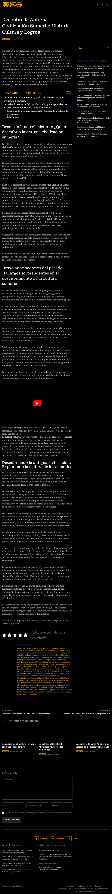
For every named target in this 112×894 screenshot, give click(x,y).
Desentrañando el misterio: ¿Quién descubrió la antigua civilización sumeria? (34, 99)
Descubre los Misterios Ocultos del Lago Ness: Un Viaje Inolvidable (91, 90)
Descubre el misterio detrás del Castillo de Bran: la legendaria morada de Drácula (93, 97)
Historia (5, 751)
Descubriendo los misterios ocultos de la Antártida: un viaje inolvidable (17, 851)
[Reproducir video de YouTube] (37, 403)
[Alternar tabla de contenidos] (67, 93)
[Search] (107, 48)
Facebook (43, 838)
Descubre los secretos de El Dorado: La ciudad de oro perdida (26, 713)
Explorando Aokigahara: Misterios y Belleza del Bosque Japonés (92, 106)
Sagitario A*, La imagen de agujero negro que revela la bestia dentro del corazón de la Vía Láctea (55, 856)
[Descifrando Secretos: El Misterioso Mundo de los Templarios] (56, 733)
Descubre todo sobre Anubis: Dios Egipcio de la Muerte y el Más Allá (92, 745)
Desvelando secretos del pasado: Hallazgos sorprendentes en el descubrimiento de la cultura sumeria (35, 106)
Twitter (75, 838)
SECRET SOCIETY (25, 645)
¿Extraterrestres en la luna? (49, 863)
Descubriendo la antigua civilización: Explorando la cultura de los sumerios (37, 112)
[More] (91, 41)
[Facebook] (36, 838)
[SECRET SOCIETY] (8, 669)
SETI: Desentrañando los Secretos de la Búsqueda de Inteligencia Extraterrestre (93, 120)
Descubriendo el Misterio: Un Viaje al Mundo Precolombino (19, 745)
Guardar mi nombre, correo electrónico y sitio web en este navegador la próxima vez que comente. (39, 813)
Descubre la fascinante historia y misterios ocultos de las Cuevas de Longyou (91, 75)
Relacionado (13, 117)
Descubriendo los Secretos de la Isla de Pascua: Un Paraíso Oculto (16, 864)
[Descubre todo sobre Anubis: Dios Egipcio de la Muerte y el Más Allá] (93, 733)
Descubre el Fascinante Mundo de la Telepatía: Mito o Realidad (52, 868)
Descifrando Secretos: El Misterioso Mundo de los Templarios (51, 746)
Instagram (60, 838)
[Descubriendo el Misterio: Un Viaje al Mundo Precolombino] (19, 733)
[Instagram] (53, 838)
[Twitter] (69, 838)
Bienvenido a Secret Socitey (49, 850)
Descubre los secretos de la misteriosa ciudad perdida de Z (87, 713)
